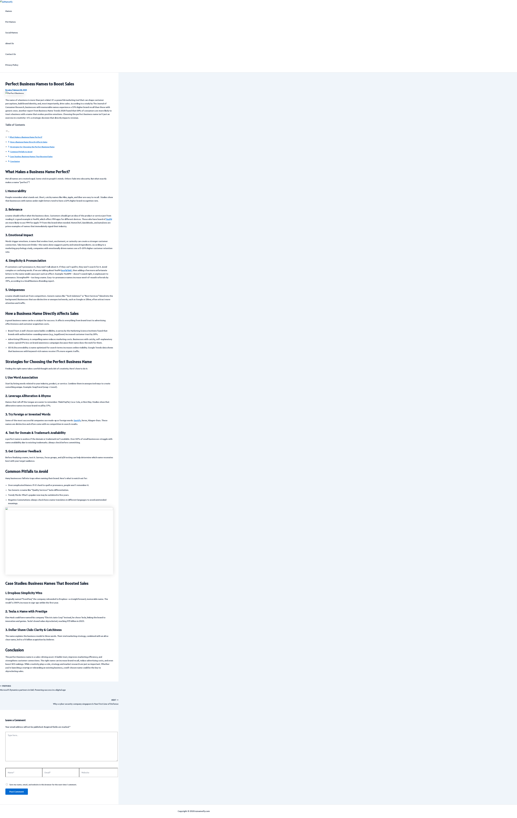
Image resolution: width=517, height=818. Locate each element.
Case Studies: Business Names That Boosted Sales (31, 156)
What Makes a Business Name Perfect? (26, 137)
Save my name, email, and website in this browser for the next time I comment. (43, 784)
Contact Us (10, 54)
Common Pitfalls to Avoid (21, 151)
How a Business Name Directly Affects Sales (28, 142)
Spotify (77, 420)
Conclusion (15, 161)
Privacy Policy (11, 65)
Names (8, 11)
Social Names (11, 32)
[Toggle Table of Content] (7, 131)
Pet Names (10, 21)
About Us (9, 43)
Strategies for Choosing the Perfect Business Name (32, 147)
